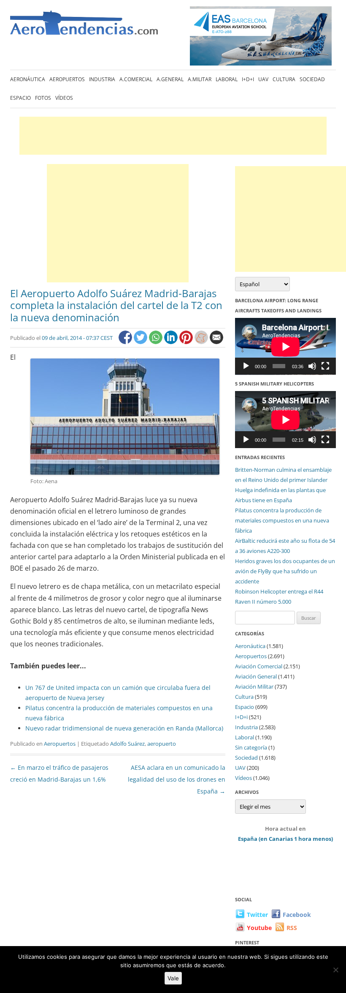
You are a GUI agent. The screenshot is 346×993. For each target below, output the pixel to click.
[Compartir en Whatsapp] (156, 342)
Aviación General (256, 676)
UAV (263, 79)
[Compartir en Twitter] (141, 342)
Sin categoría (251, 747)
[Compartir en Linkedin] (171, 342)
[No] (335, 970)
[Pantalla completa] (325, 366)
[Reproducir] (246, 366)
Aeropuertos (67, 79)
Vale (173, 978)
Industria (102, 79)
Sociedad (312, 79)
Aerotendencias (84, 26)
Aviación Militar (254, 686)
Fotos (43, 97)
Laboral (227, 79)
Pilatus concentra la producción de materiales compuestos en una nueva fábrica (282, 520)
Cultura (284, 79)
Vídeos (64, 97)
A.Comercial (135, 79)
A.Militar (199, 79)
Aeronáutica (27, 79)
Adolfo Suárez (127, 743)
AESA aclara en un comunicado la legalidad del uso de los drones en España (176, 779)
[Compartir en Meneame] (202, 342)
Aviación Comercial (258, 666)
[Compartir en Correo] (216, 342)
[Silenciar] (312, 366)
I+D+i (248, 79)
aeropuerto (161, 743)
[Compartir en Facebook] (126, 342)
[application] (285, 346)
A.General (170, 79)
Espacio (20, 97)
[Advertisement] (173, 136)
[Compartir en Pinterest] (187, 342)
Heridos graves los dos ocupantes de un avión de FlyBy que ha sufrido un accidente (285, 571)
